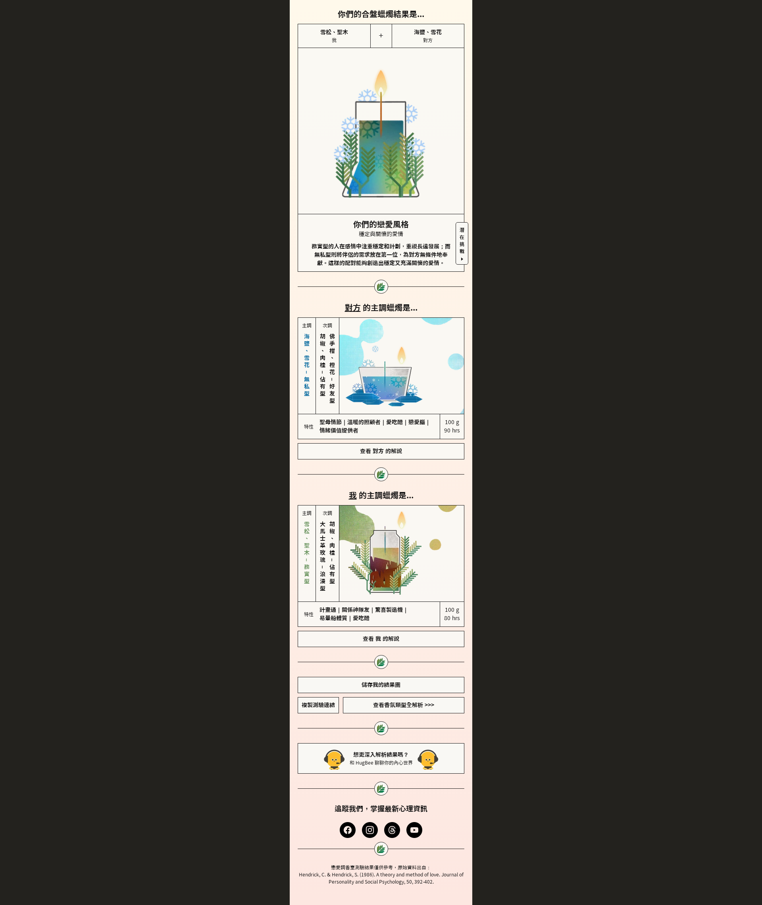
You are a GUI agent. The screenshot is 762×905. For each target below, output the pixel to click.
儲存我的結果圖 (381, 685)
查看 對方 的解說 (381, 451)
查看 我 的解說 (381, 639)
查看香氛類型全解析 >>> (403, 705)
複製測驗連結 (318, 705)
